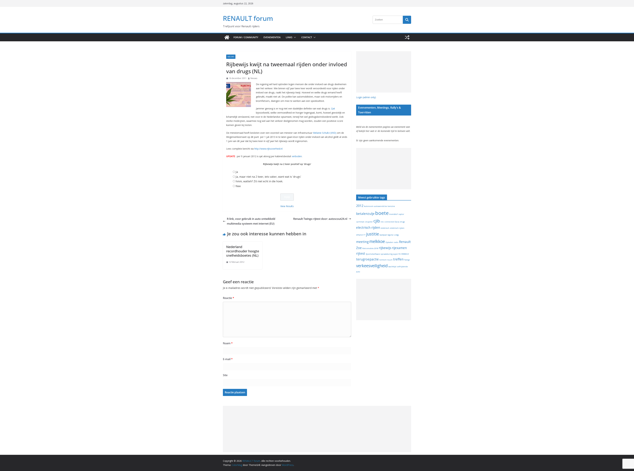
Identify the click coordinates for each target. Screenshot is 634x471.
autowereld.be (380, 206)
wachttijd (392, 266)
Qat (333, 108)
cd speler (369, 222)
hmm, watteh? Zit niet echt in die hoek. (259, 181)
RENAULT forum (248, 18)
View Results (287, 206)
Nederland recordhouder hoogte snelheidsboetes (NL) (242, 251)
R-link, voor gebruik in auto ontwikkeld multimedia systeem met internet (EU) (251, 221)
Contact (306, 37)
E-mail (228, 359)
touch (389, 260)
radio (396, 242)
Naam (228, 343)
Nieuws (231, 57)
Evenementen (272, 37)
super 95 (397, 254)
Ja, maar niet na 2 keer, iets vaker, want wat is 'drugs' (268, 176)
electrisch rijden (368, 227)
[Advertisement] (383, 72)
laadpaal (383, 235)
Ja (237, 172)
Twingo (407, 260)
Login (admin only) (366, 97)
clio (382, 222)
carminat (360, 222)
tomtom (383, 260)
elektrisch (385, 228)
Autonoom (368, 206)
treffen (398, 259)
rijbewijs (385, 248)
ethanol (359, 235)
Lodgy (396, 235)
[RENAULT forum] (227, 37)
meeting (362, 242)
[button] (294, 37)
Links (289, 37)
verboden (297, 156)
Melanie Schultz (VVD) (324, 132)
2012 (359, 206)
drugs (402, 222)
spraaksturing (386, 254)
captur (401, 214)
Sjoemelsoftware (373, 254)
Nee (238, 186)
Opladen (389, 242)
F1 (365, 235)
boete (382, 213)
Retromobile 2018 (370, 248)
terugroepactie (367, 259)
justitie (372, 234)
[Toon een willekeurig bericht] (407, 37)
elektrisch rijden (397, 228)
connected (389, 222)
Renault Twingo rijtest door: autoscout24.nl (320, 219)
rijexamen (399, 248)
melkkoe (377, 241)
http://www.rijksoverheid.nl (268, 148)
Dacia (397, 222)
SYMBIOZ (405, 254)
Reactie (228, 298)
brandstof (393, 214)
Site (225, 375)
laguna (390, 235)
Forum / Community (245, 37)
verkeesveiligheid (372, 265)
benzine (391, 206)
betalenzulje (365, 214)
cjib (376, 221)
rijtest (360, 253)
